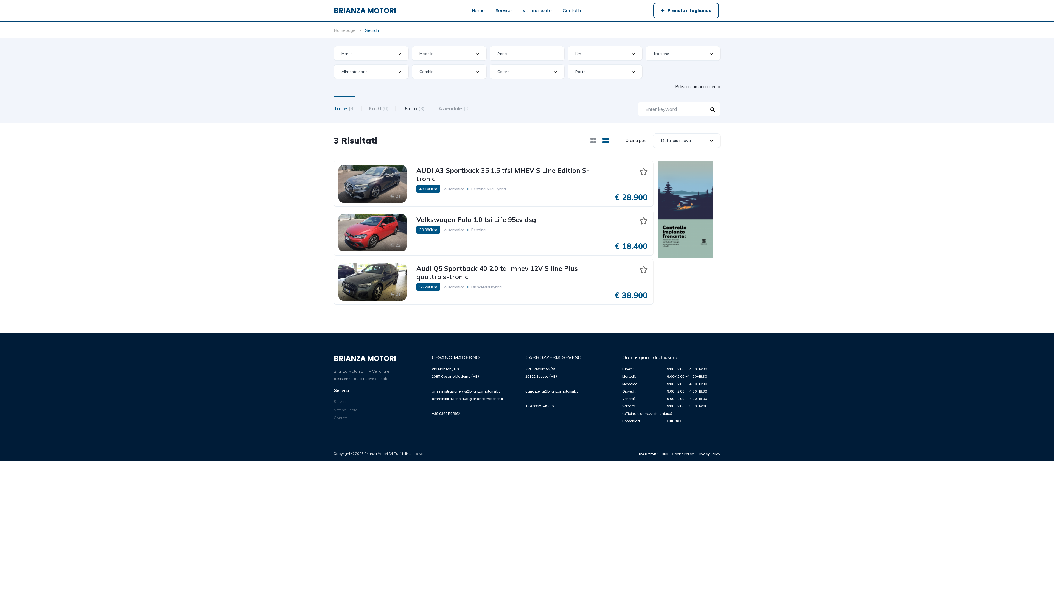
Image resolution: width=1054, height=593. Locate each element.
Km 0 (379, 108)
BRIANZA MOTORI (365, 11)
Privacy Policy (709, 454)
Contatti (572, 10)
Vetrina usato (537, 10)
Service (504, 10)
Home (478, 10)
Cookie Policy (683, 454)
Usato (413, 108)
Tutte (344, 108)
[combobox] (371, 53)
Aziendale (454, 108)
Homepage (344, 30)
